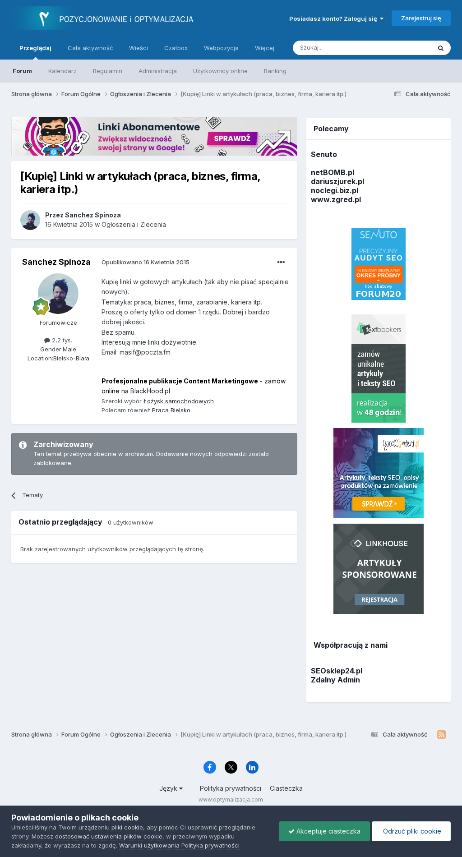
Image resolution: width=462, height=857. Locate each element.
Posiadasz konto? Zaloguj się (334, 18)
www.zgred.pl (336, 199)
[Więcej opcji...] (281, 262)
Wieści (138, 47)
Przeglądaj (35, 47)
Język (169, 788)
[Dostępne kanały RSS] (441, 734)
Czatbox (176, 47)
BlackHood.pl (150, 391)
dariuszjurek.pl (337, 181)
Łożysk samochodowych (178, 401)
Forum (22, 70)
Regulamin (107, 70)
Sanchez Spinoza (56, 262)
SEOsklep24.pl (336, 670)
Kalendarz (62, 70)
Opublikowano (145, 262)
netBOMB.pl (332, 172)
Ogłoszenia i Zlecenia (134, 224)
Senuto (324, 154)
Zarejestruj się (421, 18)
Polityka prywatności (230, 788)
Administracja (158, 70)
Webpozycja (221, 47)
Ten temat (405, 47)
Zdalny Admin (335, 679)
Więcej (264, 47)
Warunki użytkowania (149, 845)
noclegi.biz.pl (334, 190)
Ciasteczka (286, 788)
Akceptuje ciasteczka (327, 831)
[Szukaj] (441, 48)
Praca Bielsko (171, 410)
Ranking (275, 70)
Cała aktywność (90, 47)
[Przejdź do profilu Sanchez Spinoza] (30, 220)
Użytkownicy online (220, 70)
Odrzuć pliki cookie (411, 831)
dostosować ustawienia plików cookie (108, 836)
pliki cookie (127, 827)
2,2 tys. (61, 340)
